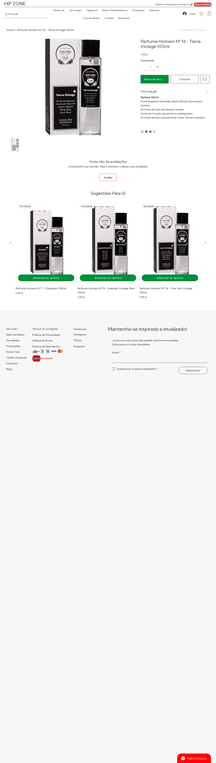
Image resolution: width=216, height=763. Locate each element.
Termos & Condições (45, 329)
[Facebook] (146, 131)
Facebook (79, 329)
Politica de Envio (42, 340)
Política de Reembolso (46, 346)
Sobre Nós (13, 351)
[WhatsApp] (142, 131)
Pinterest (79, 346)
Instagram (79, 334)
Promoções (13, 346)
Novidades (13, 340)
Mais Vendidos (15, 334)
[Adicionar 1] (157, 66)
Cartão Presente (16, 357)
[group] (108, 250)
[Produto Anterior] (11, 243)
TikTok (77, 340)
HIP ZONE (15, 3)
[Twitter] (154, 131)
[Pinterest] (150, 131)
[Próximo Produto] (205, 243)
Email (116, 352)
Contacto (12, 363)
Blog (9, 369)
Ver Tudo (11, 329)
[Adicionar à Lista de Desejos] (205, 79)
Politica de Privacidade (46, 334)
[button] (58, 10)
